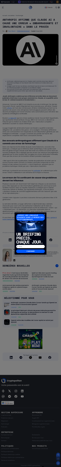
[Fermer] (44, 214)
